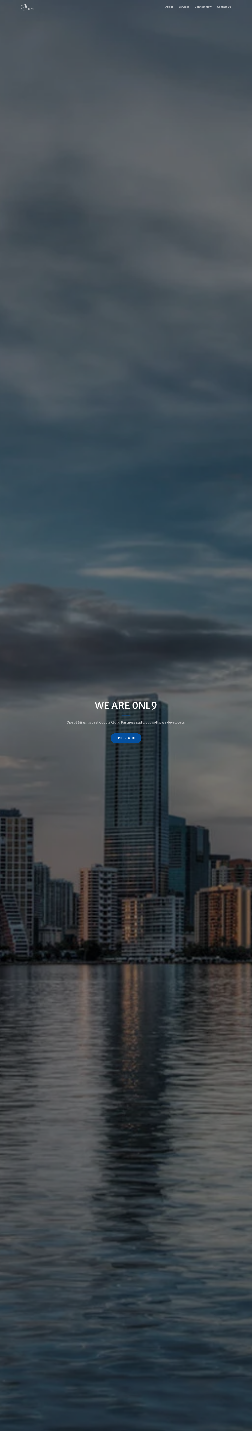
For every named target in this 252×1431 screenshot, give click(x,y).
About (169, 6)
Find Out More (126, 738)
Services (184, 6)
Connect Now (203, 6)
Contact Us (224, 6)
